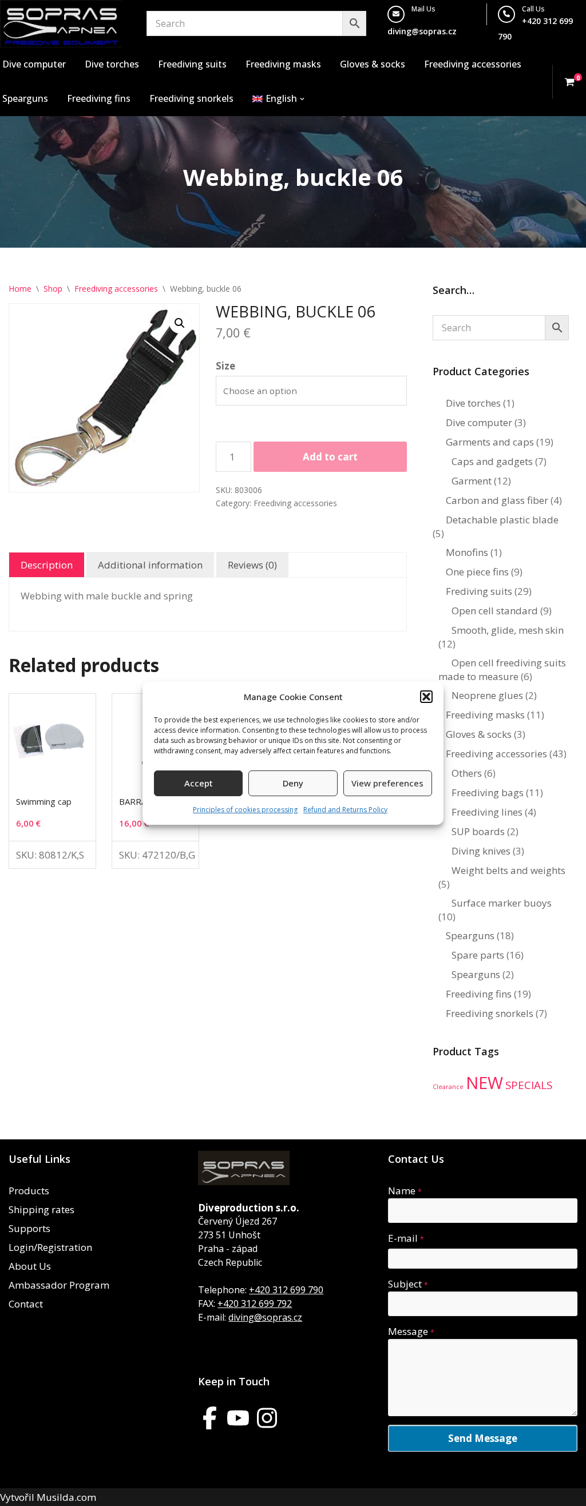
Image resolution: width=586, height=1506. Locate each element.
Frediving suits (479, 591)
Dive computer (34, 64)
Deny (293, 783)
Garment (472, 480)
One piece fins (477, 571)
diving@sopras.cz (422, 31)
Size (225, 365)
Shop (52, 288)
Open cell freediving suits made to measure (502, 669)
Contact (26, 1303)
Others (467, 773)
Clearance (448, 1087)
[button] (426, 696)
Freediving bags (488, 792)
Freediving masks (283, 64)
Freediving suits (192, 64)
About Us (30, 1266)
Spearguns (25, 98)
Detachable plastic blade (502, 519)
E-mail (406, 1238)
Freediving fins (98, 98)
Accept (198, 783)
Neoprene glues (487, 695)
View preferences (387, 783)
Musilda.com (66, 1497)
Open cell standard (495, 610)
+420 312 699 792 (254, 1303)
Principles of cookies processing (245, 809)
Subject (408, 1283)
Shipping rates (41, 1209)
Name (405, 1190)
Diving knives (481, 850)
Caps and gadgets (492, 461)
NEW (484, 1082)
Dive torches (112, 64)
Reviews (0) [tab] (252, 564)
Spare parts (478, 954)
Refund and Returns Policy (345, 809)
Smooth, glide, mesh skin (508, 630)
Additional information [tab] (150, 564)
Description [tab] (47, 564)
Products (29, 1190)
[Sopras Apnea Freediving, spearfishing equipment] (61, 23)
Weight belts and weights (508, 870)
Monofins (467, 552)
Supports (29, 1228)
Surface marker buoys (502, 902)
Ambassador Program (59, 1285)
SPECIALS (528, 1085)
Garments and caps (490, 441)
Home (20, 288)
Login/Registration (50, 1247)
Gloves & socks (372, 64)
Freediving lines (487, 811)
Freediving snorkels (191, 98)
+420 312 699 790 (286, 1290)
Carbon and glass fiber (497, 500)
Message (411, 1331)
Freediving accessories (472, 64)
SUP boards (478, 831)
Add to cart (330, 456)
